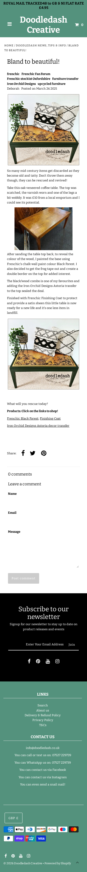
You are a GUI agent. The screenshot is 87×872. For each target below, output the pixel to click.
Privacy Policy (42, 720)
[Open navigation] (9, 24)
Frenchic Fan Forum (36, 74)
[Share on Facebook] (23, 453)
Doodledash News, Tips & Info (41, 45)
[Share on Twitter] (33, 453)
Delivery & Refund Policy (43, 715)
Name (12, 493)
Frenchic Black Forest (22, 418)
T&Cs (42, 725)
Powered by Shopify (57, 863)
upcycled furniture (51, 84)
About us (42, 710)
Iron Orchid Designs (21, 84)
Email (12, 512)
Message (14, 531)
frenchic (13, 74)
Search (42, 705)
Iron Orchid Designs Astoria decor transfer (38, 425)
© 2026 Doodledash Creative (22, 863)
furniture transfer (65, 78)
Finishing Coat (50, 418)
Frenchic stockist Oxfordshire (28, 78)
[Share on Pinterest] (43, 453)
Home (9, 45)
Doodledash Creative (43, 25)
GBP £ (13, 818)
